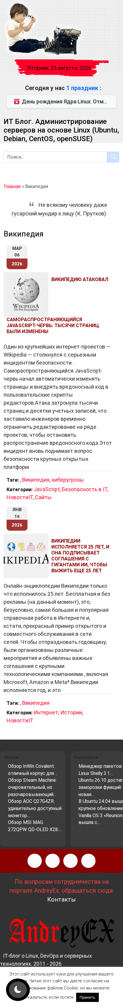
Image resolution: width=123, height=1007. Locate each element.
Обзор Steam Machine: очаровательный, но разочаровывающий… (32, 787)
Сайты (43, 497)
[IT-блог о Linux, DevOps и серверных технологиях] (43, 29)
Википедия (36, 480)
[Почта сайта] (52, 861)
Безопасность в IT (84, 489)
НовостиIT (20, 497)
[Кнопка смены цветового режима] (18, 989)
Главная (12, 186)
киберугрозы (68, 480)
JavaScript (47, 489)
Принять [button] (87, 997)
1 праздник (83, 88)
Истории (71, 712)
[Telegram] (88, 861)
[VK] (70, 861)
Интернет (46, 712)
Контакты (61, 899)
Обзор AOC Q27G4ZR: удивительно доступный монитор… (34, 808)
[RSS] (34, 861)
